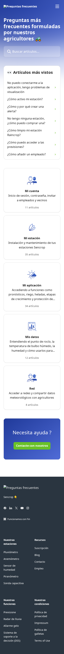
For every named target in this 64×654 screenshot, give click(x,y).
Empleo (38, 568)
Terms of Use (42, 640)
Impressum (41, 623)
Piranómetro (11, 576)
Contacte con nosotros (32, 446)
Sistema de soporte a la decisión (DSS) (12, 636)
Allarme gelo (11, 625)
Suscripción (41, 548)
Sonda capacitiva (14, 583)
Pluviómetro (11, 552)
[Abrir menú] (57, 6)
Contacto (39, 561)
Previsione (10, 612)
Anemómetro (11, 559)
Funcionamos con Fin (18, 519)
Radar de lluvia (13, 619)
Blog (37, 555)
